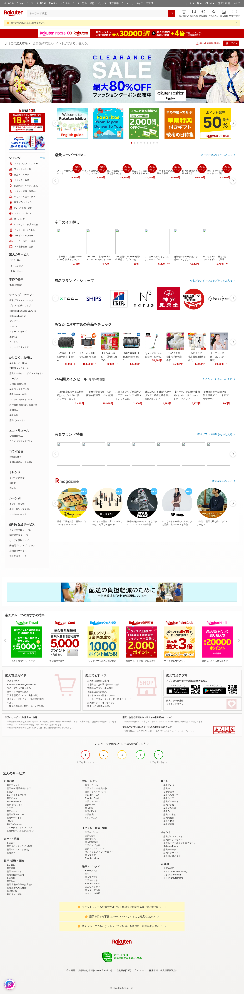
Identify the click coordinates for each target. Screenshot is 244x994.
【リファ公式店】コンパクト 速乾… (218, 357)
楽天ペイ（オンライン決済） (20, 846)
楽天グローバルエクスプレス (20, 831)
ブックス (101, 3)
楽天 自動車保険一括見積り (20, 884)
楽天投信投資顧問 (15, 874)
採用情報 (153, 970)
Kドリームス (91, 817)
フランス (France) (172, 874)
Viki (87, 874)
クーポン (13, 378)
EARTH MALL (16, 436)
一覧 (42, 157)
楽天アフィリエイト (94, 848)
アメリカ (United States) (175, 871)
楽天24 (149, 3)
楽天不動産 (168, 821)
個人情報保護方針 (169, 970)
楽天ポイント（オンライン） (101, 702)
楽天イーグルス (92, 890)
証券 (84, 3)
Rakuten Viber (92, 858)
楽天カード (12, 843)
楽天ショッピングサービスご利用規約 (25, 699)
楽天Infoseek (91, 842)
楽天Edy (11, 852)
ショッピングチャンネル (21, 399)
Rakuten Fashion (17, 316)
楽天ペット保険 (14, 894)
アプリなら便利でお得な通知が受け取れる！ (187, 681)
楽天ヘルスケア (170, 795)
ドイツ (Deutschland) (173, 878)
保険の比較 (12, 891)
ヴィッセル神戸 (92, 893)
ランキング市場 (16, 477)
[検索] (171, 13)
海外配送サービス (18, 556)
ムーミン (13, 342)
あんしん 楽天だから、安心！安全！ (224, 730)
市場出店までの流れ (97, 692)
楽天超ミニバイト (172, 856)
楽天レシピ (168, 804)
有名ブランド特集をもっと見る (214, 434)
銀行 (92, 3)
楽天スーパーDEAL (18, 363)
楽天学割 (13, 415)
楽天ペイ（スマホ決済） (18, 849)
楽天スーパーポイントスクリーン (179, 843)
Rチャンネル (91, 870)
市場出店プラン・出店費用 (100, 688)
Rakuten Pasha (170, 846)
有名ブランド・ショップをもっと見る (211, 280)
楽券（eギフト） (17, 420)
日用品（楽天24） (18, 384)
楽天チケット (91, 880)
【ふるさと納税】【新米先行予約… (109, 357)
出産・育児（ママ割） (20, 509)
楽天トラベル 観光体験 (96, 788)
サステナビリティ (174, 704)
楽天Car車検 (169, 814)
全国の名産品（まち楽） (21, 462)
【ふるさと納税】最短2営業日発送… (197, 357)
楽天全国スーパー (15, 814)
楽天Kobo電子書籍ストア (19, 788)
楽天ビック (12, 798)
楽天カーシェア (92, 801)
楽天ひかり (90, 835)
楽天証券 (11, 868)
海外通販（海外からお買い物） (24, 404)
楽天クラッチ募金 (174, 700)
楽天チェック (169, 849)
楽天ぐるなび (169, 808)
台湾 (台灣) (168, 868)
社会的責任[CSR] (122, 970)
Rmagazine (15, 457)
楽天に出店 (224, 3)
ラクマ (124, 3)
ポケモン (13, 337)
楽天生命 (11, 881)
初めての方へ (13, 681)
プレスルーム (140, 970)
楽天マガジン (91, 877)
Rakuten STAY (92, 795)
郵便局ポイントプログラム (22, 545)
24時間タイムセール (19, 368)
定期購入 (13, 410)
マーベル (13, 326)
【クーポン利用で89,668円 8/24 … (87, 357)
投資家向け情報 (85, 970)
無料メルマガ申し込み (18, 692)
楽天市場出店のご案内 (98, 681)
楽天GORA (90, 804)
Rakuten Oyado (92, 798)
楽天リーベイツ (14, 817)
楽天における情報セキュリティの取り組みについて (147, 717)
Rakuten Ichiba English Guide (21, 684)
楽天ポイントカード (173, 836)
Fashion (53, 3)
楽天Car (167, 811)
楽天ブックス (13, 785)
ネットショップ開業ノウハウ (101, 695)
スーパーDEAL (38, 3)
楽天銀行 (11, 865)
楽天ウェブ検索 (92, 845)
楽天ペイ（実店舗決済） (99, 706)
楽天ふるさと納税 (18, 394)
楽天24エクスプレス (19, 389)
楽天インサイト (170, 852)
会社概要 (70, 970)
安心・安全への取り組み (19, 688)
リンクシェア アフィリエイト (99, 852)
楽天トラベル (91, 785)
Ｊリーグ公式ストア (19, 347)
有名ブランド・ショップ (21, 300)
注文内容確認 (15, 706)
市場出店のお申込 (95, 684)
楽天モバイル (91, 832)
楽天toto (89, 808)
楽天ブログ (90, 855)
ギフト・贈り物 (16, 504)
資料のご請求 (112, 684)
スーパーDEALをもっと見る (216, 154)
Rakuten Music (92, 883)
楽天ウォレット (14, 871)
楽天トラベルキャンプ (95, 792)
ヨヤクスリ (168, 792)
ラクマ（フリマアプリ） (21, 441)
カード (75, 3)
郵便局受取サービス (19, 535)
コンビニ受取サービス (20, 530)
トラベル (64, 3)
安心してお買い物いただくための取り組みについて (147, 727)
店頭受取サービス (18, 551)
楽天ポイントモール (173, 839)
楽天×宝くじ (91, 811)
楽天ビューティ (170, 801)
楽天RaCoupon (14, 824)
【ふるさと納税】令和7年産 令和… (174, 357)
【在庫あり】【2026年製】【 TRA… (66, 357)
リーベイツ (137, 3)
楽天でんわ (90, 839)
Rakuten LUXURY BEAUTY (22, 311)
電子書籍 (114, 3)
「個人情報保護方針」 (52, 727)
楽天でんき (168, 785)
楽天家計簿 (168, 824)
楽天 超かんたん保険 (16, 887)
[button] (194, 13)
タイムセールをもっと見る (217, 379)
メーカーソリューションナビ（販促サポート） (109, 699)
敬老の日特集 (15, 284)
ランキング (22, 3)
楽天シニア (168, 798)
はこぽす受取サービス (20, 540)
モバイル (9, 3)
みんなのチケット (93, 887)
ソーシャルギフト (18, 514)
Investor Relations (102, 970)
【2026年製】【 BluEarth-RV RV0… (131, 357)
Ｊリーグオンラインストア (19, 827)
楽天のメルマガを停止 (34, 706)
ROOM (12, 483)
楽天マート (12, 811)
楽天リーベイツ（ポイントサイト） (26, 373)
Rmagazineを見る (222, 480)
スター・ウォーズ (18, 331)
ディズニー (14, 321)
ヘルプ (236, 3)
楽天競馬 (89, 814)
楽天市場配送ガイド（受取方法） (23, 695)
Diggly (12, 488)
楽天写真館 (168, 817)
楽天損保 (11, 878)
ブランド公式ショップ (20, 305)
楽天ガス (167, 788)
